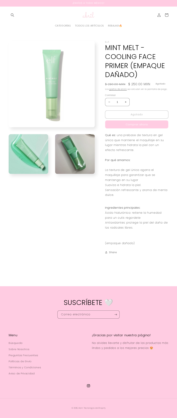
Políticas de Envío (20, 361)
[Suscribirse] (115, 314)
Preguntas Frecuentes (23, 355)
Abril (80, 408)
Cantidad (110, 95)
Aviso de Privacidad (22, 373)
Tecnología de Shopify (95, 408)
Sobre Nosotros (19, 349)
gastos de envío (118, 89)
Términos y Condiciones (25, 367)
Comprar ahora (137, 124)
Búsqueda (15, 343)
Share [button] (113, 252)
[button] (12, 15)
